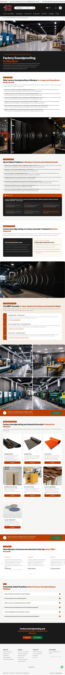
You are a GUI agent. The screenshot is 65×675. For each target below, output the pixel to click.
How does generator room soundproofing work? (15, 598)
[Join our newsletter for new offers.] (59, 656)
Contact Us (27, 637)
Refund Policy (5, 673)
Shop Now (12, 462)
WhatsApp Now (57, 412)
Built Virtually (59, 673)
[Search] (33, 8)
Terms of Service (19, 673)
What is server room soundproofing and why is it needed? (18, 602)
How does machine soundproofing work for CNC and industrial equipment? (22, 607)
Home (4, 17)
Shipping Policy (26, 673)
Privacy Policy (12, 673)
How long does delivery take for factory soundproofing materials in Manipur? (22, 616)
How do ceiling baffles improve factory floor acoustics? (17, 611)
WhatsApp (38, 637)
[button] (20, 8)
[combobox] (30, 8)
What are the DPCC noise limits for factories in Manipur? (17, 594)
